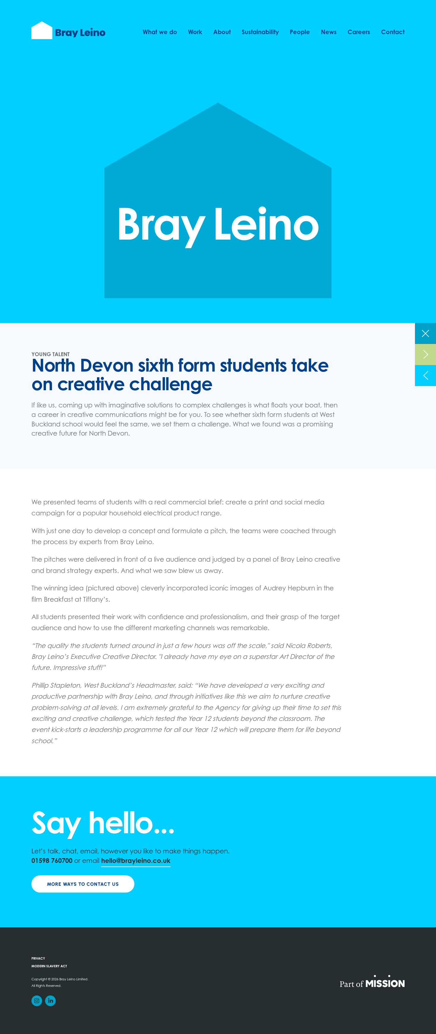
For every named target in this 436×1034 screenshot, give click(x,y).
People (300, 33)
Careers (359, 33)
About (222, 33)
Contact (392, 33)
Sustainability (260, 33)
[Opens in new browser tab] (372, 980)
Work (195, 33)
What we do (160, 33)
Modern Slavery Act (49, 966)
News (329, 33)
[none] (425, 333)
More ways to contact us (83, 884)
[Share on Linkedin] (50, 1000)
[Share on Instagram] (36, 1000)
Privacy (38, 958)
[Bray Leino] (68, 30)
